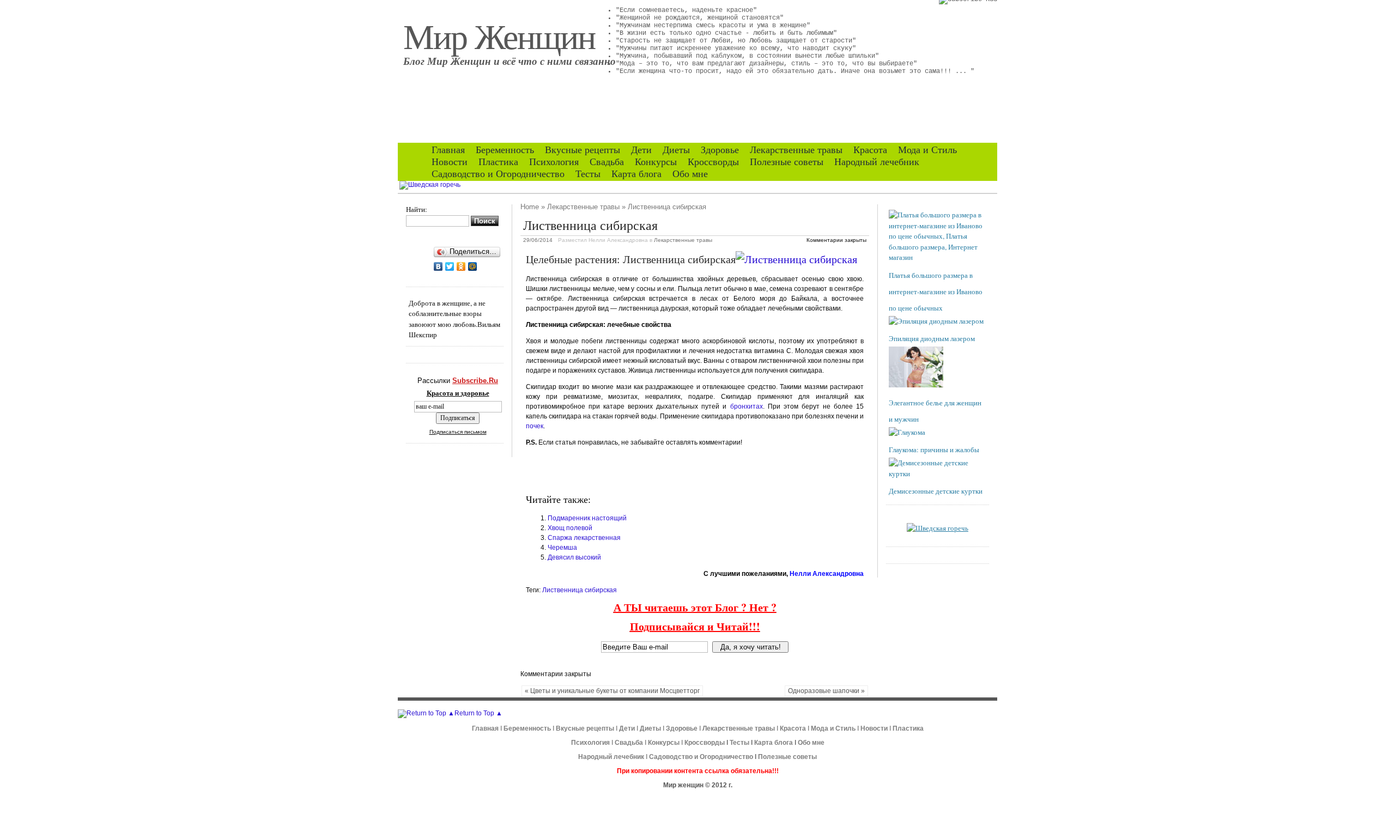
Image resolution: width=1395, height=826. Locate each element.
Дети (641, 149)
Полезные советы (786, 161)
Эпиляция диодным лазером (932, 338)
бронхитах (746, 406)
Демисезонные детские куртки (935, 491)
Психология (554, 161)
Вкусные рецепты (582, 149)
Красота (870, 149)
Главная (448, 149)
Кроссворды (713, 161)
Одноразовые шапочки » (826, 691)
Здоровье (720, 149)
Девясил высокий (574, 557)
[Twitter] (450, 266)
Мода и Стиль (927, 149)
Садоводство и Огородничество (498, 173)
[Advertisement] (653, 470)
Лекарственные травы (796, 149)
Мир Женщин (499, 35)
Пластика (498, 161)
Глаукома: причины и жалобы (934, 449)
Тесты (588, 173)
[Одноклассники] (461, 266)
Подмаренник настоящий (587, 518)
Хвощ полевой (570, 528)
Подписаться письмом (458, 432)
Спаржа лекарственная (584, 538)
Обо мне (690, 173)
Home (529, 207)
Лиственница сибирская (579, 590)
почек (534, 426)
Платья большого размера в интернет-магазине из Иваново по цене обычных (935, 291)
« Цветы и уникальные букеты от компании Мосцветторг (612, 691)
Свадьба (607, 161)
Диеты (676, 149)
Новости (450, 161)
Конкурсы (656, 161)
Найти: (416, 209)
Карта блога (636, 173)
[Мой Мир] (472, 266)
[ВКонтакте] (438, 266)
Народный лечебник (876, 161)
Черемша (562, 547)
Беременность (505, 149)
